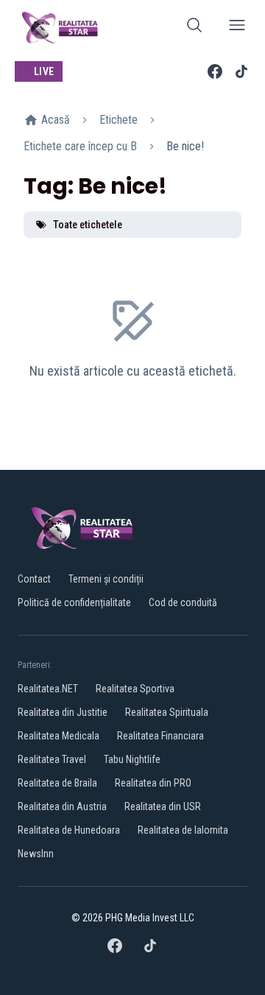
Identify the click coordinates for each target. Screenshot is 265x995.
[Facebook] (215, 71)
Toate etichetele (87, 225)
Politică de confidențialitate (74, 602)
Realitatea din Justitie (62, 712)
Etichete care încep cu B (80, 146)
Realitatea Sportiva (135, 689)
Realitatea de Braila (57, 783)
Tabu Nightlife (132, 759)
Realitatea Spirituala (166, 712)
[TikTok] (241, 71)
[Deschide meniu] (237, 27)
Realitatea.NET (48, 689)
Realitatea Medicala (58, 736)
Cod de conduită (183, 602)
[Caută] (194, 27)
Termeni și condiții (106, 579)
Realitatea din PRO (153, 783)
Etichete (118, 120)
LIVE (44, 71)
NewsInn (36, 853)
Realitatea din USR (162, 806)
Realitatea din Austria (62, 806)
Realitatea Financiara (160, 736)
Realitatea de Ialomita (183, 830)
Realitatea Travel (52, 759)
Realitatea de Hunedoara (69, 830)
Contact (34, 579)
